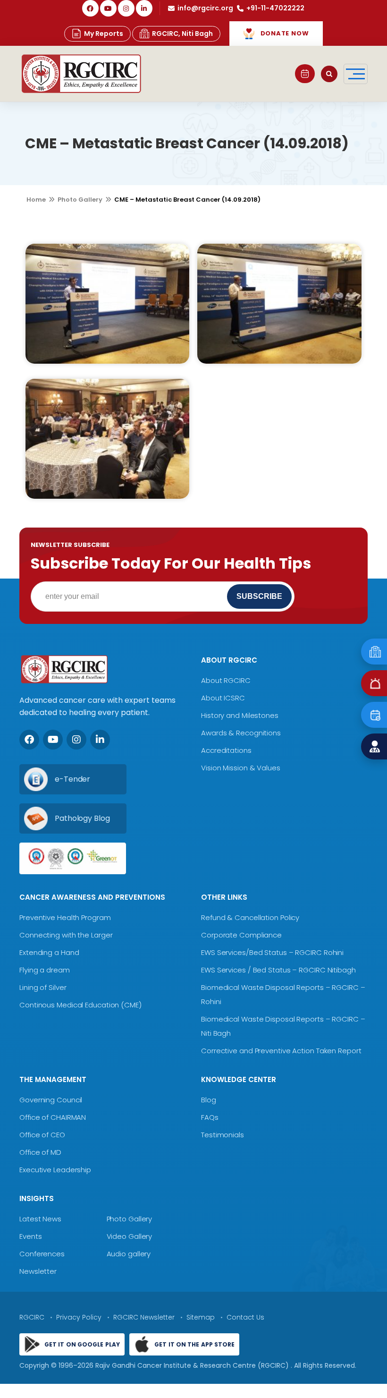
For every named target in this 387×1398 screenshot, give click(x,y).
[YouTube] (108, 8)
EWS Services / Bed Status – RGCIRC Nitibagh (278, 970)
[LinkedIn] (144, 8)
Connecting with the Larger (65, 935)
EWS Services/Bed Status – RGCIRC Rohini (272, 952)
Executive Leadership (55, 1170)
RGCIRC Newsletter (144, 1317)
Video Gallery (129, 1236)
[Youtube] (53, 740)
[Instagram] (126, 8)
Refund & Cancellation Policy (250, 917)
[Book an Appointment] (305, 73)
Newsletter (38, 1271)
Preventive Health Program (65, 917)
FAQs (210, 1117)
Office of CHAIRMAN (52, 1117)
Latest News (40, 1219)
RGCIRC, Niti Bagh (182, 33)
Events (30, 1236)
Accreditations (226, 750)
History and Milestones (239, 715)
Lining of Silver (42, 987)
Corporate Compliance (241, 935)
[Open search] (329, 74)
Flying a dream (44, 970)
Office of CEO (42, 1135)
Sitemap (200, 1317)
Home (36, 199)
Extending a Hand (49, 952)
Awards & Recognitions (241, 733)
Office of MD (40, 1152)
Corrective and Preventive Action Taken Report (281, 1051)
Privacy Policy (78, 1317)
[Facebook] (90, 8)
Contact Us (245, 1317)
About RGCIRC (226, 680)
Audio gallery (129, 1254)
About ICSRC (223, 698)
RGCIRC (31, 1317)
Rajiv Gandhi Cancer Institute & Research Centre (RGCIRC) (193, 1365)
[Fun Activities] (107, 303)
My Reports (103, 33)
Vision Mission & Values (240, 768)
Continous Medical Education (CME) (80, 1005)
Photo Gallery (80, 199)
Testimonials (222, 1135)
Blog (208, 1100)
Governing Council (50, 1100)
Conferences (42, 1254)
